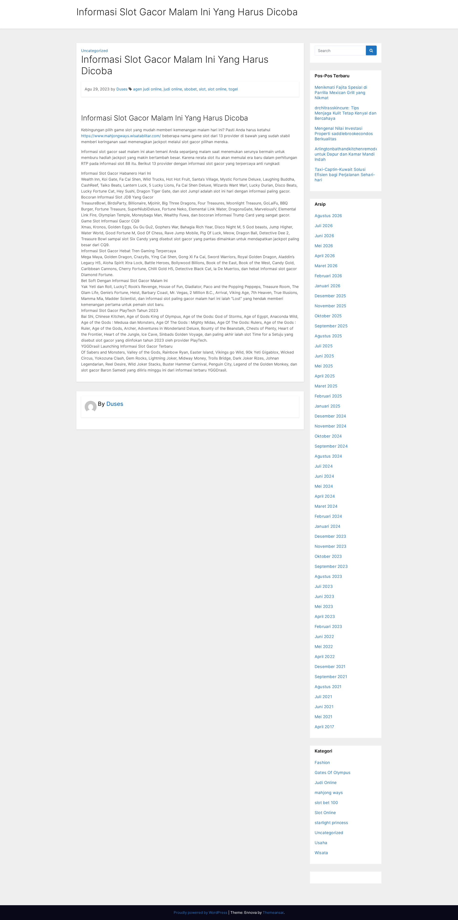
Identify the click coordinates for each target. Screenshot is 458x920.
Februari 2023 (328, 626)
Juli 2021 (323, 696)
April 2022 (325, 656)
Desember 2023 (330, 536)
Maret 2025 (326, 386)
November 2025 (330, 305)
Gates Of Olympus (332, 772)
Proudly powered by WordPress (201, 912)
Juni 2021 (324, 706)
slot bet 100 (326, 802)
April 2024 (325, 496)
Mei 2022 (324, 646)
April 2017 (324, 726)
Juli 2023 (324, 586)
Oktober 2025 (328, 316)
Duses (121, 89)
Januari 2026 (327, 285)
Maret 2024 (326, 506)
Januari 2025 (327, 406)
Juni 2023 (324, 596)
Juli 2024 (324, 466)
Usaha (321, 842)
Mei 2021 (324, 716)
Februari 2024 (328, 516)
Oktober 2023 (328, 556)
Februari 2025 (328, 396)
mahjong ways (329, 792)
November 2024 (331, 426)
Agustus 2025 (328, 336)
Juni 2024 (324, 476)
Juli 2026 (324, 225)
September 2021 (331, 676)
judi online (173, 89)
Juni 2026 (324, 235)
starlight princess (331, 822)
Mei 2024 (324, 486)
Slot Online (325, 812)
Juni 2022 (324, 636)
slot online (217, 89)
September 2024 (331, 446)
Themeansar (273, 912)
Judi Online (326, 782)
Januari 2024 (327, 526)
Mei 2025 (324, 366)
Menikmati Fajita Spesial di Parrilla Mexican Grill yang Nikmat (341, 92)
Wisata (321, 852)
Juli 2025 (324, 346)
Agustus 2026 (328, 215)
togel (233, 89)
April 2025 (325, 376)
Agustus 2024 (328, 456)
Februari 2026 (328, 275)
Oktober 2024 (328, 436)
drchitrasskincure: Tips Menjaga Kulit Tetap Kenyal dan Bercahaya (345, 113)
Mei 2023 (324, 606)
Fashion (322, 762)
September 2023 (331, 566)
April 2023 (325, 616)
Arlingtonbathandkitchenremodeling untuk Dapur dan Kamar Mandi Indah (350, 154)
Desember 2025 (330, 295)
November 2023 (331, 546)
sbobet (190, 89)
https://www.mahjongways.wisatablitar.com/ (121, 135)
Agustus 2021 (328, 686)
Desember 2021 (330, 666)
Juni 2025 (324, 356)
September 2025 (331, 326)
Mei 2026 (324, 245)
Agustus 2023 (328, 576)
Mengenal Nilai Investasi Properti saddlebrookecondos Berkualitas (344, 133)
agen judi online (147, 89)
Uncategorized (94, 50)
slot (202, 89)
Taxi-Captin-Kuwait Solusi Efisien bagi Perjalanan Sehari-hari (345, 174)
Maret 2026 (326, 265)
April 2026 (325, 255)
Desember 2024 (330, 416)
